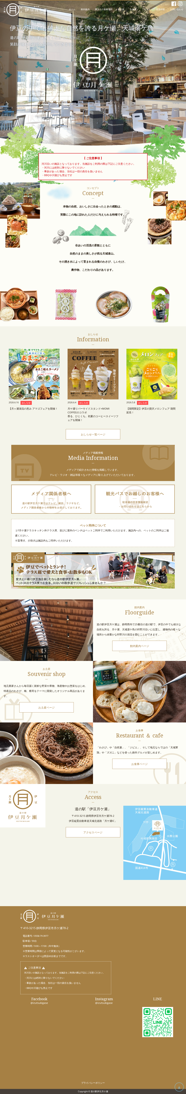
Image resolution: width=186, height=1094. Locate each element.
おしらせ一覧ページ (93, 434)
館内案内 (85, 9)
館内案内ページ (139, 646)
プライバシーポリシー (93, 1082)
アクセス (146, 9)
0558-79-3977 (41, 935)
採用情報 (160, 9)
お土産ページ (46, 707)
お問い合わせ (176, 9)
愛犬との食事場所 (103, 9)
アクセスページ (92, 832)
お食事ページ (139, 764)
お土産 (121, 9)
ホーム (72, 9)
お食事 (133, 9)
